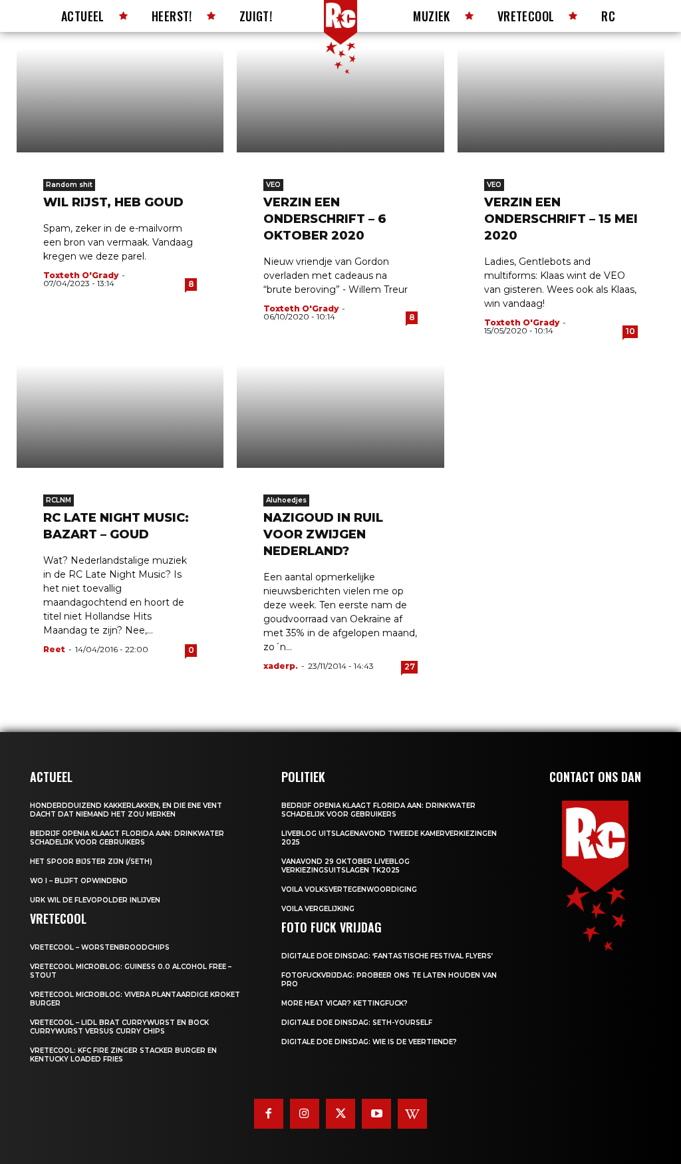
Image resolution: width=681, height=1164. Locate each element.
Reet (54, 649)
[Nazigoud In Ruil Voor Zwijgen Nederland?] (340, 417)
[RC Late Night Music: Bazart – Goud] (120, 417)
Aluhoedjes (286, 500)
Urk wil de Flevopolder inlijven (95, 900)
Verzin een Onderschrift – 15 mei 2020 (561, 219)
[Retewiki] (412, 1113)
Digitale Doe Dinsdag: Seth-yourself (356, 1022)
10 (630, 331)
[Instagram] (304, 1113)
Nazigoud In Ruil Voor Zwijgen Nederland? (323, 534)
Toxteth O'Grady (80, 275)
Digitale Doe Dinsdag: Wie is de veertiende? (369, 1042)
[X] (340, 1113)
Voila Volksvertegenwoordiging (349, 889)
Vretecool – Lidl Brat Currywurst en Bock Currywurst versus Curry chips (119, 1027)
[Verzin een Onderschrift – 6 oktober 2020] (340, 100)
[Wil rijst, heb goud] (120, 100)
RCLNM (58, 500)
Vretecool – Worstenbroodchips (100, 947)
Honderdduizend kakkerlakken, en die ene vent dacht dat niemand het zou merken (126, 810)
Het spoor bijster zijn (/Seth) (91, 861)
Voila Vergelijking (317, 908)
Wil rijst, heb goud (113, 202)
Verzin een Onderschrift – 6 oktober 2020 (324, 219)
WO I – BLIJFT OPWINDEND (79, 880)
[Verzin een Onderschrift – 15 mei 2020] (561, 100)
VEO (273, 184)
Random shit (69, 184)
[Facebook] (268, 1113)
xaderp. (280, 666)
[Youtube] (376, 1113)
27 (409, 667)
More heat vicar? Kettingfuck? (344, 1003)
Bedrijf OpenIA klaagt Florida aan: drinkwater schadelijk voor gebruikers (127, 838)
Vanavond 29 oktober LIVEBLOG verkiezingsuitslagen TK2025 (345, 865)
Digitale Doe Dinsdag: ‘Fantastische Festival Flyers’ (387, 956)
